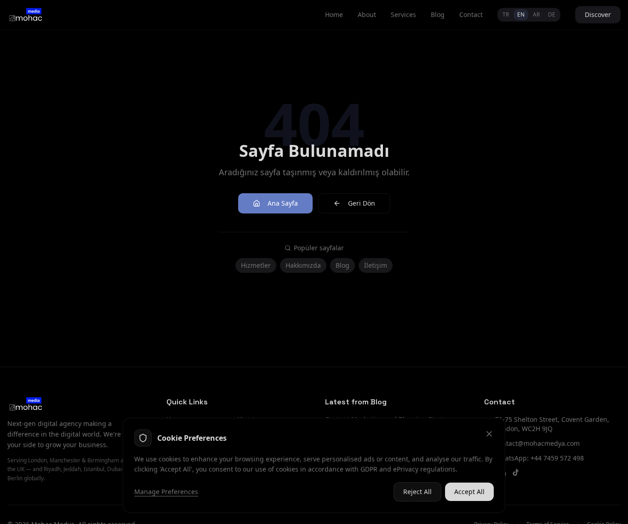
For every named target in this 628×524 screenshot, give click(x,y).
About (367, 14)
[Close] (489, 433)
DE (551, 14)
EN (521, 14)
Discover (598, 14)
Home (334, 14)
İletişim (375, 265)
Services (403, 14)
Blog (438, 14)
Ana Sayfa (283, 203)
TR (505, 14)
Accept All (469, 491)
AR (536, 14)
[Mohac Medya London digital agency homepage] (25, 14)
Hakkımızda (303, 265)
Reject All (417, 491)
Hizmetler (256, 265)
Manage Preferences (166, 491)
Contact (471, 14)
